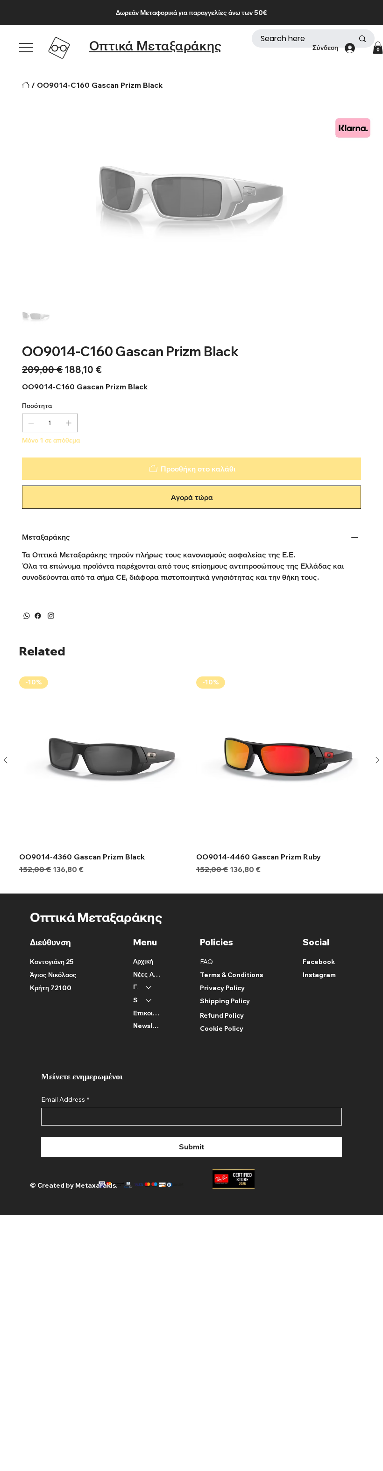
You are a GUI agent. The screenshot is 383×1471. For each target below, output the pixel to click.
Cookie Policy (221, 1028)
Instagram (319, 975)
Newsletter (147, 1025)
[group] (191, 781)
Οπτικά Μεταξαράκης (155, 45)
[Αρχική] (25, 85)
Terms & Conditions (231, 975)
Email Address (65, 1099)
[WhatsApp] (26, 615)
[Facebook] (38, 615)
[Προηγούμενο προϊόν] (5, 760)
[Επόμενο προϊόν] (377, 760)
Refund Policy (222, 1015)
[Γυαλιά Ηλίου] (149, 987)
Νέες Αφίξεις (147, 974)
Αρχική (143, 961)
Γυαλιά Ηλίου (135, 987)
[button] (378, 48)
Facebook (319, 961)
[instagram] (51, 615)
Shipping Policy (225, 1001)
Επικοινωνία (147, 1013)
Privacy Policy (222, 988)
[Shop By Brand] (149, 1000)
